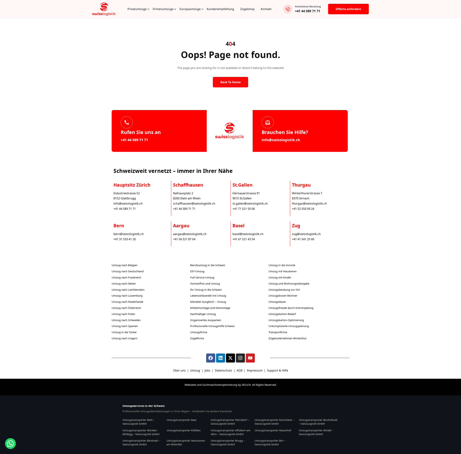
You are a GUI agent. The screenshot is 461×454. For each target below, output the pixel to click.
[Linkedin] (220, 358)
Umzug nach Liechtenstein (128, 289)
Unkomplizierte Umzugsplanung (288, 326)
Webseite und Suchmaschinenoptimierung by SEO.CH (218, 384)
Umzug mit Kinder (279, 277)
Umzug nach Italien (124, 283)
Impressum (255, 370)
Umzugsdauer (277, 301)
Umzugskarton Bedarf (282, 314)
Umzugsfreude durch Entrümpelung (290, 308)
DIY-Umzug (197, 271)
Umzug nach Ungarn (124, 338)
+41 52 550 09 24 (303, 209)
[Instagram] (240, 358)
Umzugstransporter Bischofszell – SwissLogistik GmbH (318, 421)
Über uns (179, 370)
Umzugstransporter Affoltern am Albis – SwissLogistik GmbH (230, 432)
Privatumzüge (137, 9)
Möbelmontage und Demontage (210, 308)
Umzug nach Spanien (125, 326)
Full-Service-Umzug (202, 277)
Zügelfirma (197, 338)
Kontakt (266, 9)
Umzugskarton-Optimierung (286, 320)
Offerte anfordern (348, 9)
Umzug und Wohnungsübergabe (288, 283)
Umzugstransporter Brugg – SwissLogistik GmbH (228, 442)
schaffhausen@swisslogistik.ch (194, 203)
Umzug (195, 370)
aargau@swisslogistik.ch (190, 234)
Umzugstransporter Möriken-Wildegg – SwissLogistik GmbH (140, 432)
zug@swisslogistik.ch (306, 234)
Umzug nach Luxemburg (127, 295)
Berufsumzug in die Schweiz (207, 265)
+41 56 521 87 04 (184, 239)
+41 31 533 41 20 (124, 239)
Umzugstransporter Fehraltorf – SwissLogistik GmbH (230, 421)
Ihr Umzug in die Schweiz (206, 289)
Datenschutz (224, 370)
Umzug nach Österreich (126, 308)
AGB (240, 370)
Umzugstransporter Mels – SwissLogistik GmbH (138, 421)
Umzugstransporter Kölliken (184, 430)
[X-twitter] (230, 358)
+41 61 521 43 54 (243, 239)
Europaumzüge (190, 9)
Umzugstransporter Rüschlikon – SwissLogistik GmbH (274, 421)
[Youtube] (250, 358)
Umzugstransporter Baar (182, 420)
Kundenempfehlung (220, 9)
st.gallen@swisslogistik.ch (250, 203)
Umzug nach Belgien (124, 265)
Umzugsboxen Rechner (282, 295)
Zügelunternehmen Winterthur (287, 338)
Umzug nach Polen (123, 314)
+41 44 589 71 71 (307, 11)
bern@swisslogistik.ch (128, 234)
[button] (10, 443)
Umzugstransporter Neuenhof (273, 430)
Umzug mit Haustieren (282, 271)
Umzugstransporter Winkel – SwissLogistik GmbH (316, 432)
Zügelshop (247, 9)
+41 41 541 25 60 (303, 239)
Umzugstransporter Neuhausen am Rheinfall (186, 442)
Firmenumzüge (163, 9)
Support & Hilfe (277, 370)
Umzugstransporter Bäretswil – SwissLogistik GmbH (141, 442)
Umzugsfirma (198, 332)
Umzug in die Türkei (124, 332)
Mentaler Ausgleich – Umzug (208, 301)
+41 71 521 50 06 (243, 209)
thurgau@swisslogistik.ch (309, 203)
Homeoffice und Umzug (205, 283)
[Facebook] (210, 358)
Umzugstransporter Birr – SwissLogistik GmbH (270, 442)
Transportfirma (277, 332)
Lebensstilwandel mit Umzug (208, 295)
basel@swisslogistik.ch (247, 234)
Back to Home (230, 82)
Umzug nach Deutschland (128, 271)
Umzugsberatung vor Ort (284, 289)
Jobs (207, 370)
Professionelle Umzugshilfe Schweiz (212, 326)
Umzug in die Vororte (281, 265)
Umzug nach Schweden (126, 320)
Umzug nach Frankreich (126, 277)
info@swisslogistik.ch (281, 139)
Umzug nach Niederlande (127, 301)
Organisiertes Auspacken (205, 320)
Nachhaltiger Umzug (203, 314)
